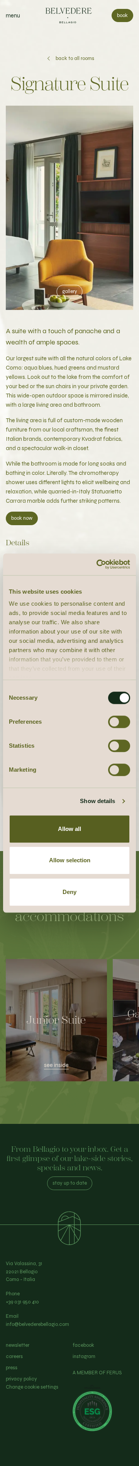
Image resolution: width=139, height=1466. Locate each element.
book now (21, 518)
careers (14, 1356)
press (11, 1368)
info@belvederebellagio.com (37, 1324)
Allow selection (69, 860)
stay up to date (70, 1183)
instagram (84, 1356)
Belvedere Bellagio (69, 15)
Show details (97, 801)
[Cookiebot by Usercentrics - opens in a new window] (98, 564)
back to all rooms (75, 58)
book (122, 15)
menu (13, 15)
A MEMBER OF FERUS (97, 1373)
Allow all (69, 828)
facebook (83, 1345)
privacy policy (21, 1379)
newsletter (17, 1345)
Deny (69, 892)
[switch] (119, 722)
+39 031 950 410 (22, 1302)
